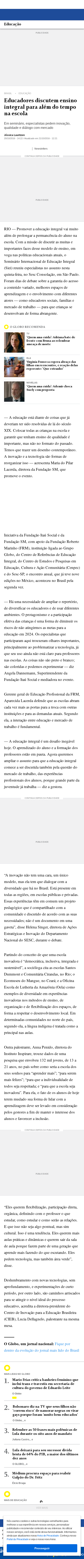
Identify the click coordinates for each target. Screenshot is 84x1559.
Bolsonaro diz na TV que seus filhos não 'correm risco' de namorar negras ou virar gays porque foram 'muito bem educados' (45, 1411)
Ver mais (42, 1507)
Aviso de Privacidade (48, 1535)
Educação (12, 25)
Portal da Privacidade (18, 1539)
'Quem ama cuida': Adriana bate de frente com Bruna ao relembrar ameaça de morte (51, 341)
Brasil (8, 93)
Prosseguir (42, 1548)
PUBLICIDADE (42, 33)
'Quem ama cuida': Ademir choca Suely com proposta (49, 388)
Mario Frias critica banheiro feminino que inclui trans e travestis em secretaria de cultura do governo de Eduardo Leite (45, 1384)
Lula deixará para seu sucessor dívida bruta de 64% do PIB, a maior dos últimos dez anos (45, 1454)
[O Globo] (24, 15)
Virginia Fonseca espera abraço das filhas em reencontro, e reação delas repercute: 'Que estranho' (52, 365)
